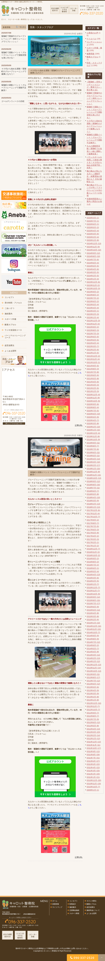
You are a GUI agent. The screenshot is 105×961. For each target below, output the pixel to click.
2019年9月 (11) (93, 443)
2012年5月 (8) (93, 726)
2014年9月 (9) (93, 636)
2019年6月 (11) (93, 452)
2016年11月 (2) (93, 552)
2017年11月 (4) (93, 513)
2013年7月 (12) (93, 681)
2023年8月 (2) (93, 295)
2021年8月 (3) (93, 369)
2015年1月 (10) (93, 623)
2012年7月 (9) (93, 719)
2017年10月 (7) (93, 517)
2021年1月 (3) (93, 391)
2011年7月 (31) (93, 758)
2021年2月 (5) (93, 388)
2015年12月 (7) (93, 587)
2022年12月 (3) (93, 321)
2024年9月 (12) (93, 253)
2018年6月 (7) (93, 491)
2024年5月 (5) (93, 266)
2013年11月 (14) (94, 668)
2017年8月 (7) (93, 523)
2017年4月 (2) (93, 536)
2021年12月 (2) (93, 356)
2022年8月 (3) (93, 330)
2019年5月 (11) (93, 456)
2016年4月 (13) (93, 574)
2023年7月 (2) (93, 298)
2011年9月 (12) (93, 751)
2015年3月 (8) (93, 616)
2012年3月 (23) (93, 732)
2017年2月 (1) (93, 542)
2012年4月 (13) (93, 729)
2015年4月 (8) (93, 613)
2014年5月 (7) (93, 648)
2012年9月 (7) (93, 713)
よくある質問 (10, 351)
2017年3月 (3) (93, 539)
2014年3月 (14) (93, 655)
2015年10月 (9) (93, 594)
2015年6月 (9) (93, 607)
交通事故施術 (74, 910)
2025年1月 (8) (93, 240)
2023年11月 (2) (93, 285)
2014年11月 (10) (94, 629)
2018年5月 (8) (93, 494)
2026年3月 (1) (93, 218)
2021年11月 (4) (93, 359)
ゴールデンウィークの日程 (12, 101)
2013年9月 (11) (93, 674)
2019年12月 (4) (93, 433)
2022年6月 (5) (93, 337)
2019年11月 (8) (93, 436)
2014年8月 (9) (93, 639)
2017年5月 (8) (93, 533)
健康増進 (90, 54)
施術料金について (93, 910)
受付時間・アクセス (13, 303)
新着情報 (55, 904)
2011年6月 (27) (93, 761)
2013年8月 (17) (93, 677)
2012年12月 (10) (94, 703)
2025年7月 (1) (93, 221)
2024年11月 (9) (93, 247)
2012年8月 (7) (93, 716)
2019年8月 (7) (93, 446)
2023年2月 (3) (93, 314)
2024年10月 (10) (94, 250)
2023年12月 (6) (93, 282)
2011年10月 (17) (94, 748)
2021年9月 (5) (93, 366)
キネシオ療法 (91, 901)
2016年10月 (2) (93, 555)
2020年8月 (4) (93, 407)
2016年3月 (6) (93, 578)
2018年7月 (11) (93, 488)
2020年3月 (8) (93, 423)
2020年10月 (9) (93, 401)
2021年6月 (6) (93, 375)
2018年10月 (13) (94, 478)
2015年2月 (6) (93, 619)
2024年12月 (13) (94, 243)
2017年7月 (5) (93, 526)
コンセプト (9, 297)
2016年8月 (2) (93, 562)
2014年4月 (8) (93, 652)
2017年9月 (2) (93, 520)
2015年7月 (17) (93, 603)
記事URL (79, 425)
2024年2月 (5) (93, 276)
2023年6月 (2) (93, 301)
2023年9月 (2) (93, 292)
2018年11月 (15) (94, 475)
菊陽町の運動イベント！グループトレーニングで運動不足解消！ (13, 87)
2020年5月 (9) (93, 417)
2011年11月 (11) (93, 745)
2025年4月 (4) (93, 231)
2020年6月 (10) (93, 414)
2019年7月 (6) (93, 449)
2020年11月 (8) (93, 398)
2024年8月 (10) (93, 256)
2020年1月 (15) (93, 430)
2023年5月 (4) (93, 304)
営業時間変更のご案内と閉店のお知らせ (94, 201)
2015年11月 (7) (93, 591)
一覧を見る (22, 27)
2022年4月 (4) (93, 343)
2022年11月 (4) (93, 324)
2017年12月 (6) (93, 510)
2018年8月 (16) (93, 485)
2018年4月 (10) (93, 497)
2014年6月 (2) (93, 645)
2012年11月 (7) (93, 706)
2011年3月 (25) (93, 771)
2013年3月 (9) (93, 693)
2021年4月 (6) (93, 382)
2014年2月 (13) (93, 658)
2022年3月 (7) (93, 346)
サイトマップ (57, 907)
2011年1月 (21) (93, 777)
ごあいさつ (9, 308)
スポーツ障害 (74, 913)
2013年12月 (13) (94, 665)
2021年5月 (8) (93, 378)
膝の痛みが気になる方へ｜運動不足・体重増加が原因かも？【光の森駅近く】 (94, 176)
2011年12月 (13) (94, 742)
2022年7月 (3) (93, 333)
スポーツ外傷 (10, 319)
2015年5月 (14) (93, 610)
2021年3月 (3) (93, 385)
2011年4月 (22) (93, 767)
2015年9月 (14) (93, 597)
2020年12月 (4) (93, 395)
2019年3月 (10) (93, 462)
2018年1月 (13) (93, 507)
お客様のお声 (92, 33)
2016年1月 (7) (93, 584)
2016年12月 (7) (93, 549)
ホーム (54, 901)
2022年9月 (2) (93, 327)
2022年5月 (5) (93, 340)
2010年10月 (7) (93, 787)
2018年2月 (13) (93, 504)
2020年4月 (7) (93, 420)
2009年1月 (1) (93, 790)
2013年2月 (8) (93, 697)
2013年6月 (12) (93, 684)
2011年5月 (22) (93, 764)
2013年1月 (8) (93, 700)
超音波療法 (9, 345)
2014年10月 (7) (93, 632)
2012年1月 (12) (93, 738)
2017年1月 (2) (93, 546)
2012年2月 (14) (93, 735)
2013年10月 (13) (94, 671)
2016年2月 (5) (93, 581)
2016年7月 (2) (93, 565)
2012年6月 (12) (93, 722)
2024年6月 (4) (93, 263)
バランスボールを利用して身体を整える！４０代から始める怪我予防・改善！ (94, 162)
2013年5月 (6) (93, 687)
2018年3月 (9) (93, 501)
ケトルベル (91, 39)
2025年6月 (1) (93, 224)
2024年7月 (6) (93, 259)
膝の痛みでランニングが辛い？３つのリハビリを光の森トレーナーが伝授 (94, 190)
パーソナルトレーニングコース (15, 336)
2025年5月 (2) (93, 227)
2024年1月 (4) (93, 279)
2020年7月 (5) (93, 411)
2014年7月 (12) (93, 642)
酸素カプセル (92, 57)
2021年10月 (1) (93, 362)
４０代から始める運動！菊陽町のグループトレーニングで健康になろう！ (94, 126)
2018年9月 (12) (93, 481)
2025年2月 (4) (93, 237)
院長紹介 (72, 904)
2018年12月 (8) (93, 472)
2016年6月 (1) (93, 568)
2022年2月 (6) (93, 350)
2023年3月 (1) (93, 311)
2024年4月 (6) (93, 269)
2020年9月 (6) (93, 404)
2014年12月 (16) (94, 626)
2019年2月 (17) (93, 465)
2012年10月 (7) (93, 710)
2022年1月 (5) (93, 353)
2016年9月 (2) (93, 558)
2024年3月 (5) (93, 272)
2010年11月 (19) (94, 784)
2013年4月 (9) (93, 690)
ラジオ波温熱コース (13, 330)
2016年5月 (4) (93, 571)
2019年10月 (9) (93, 439)
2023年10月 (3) (93, 288)
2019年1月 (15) (93, 468)
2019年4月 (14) (93, 459)
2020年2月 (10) (93, 427)
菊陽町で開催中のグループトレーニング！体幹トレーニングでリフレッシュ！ (94, 98)
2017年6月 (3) (93, 530)
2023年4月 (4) (93, 308)
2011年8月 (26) (93, 754)
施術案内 (8, 314)
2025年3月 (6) (93, 234)
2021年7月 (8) (93, 372)
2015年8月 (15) (93, 600)
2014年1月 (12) (93, 661)
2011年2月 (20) (93, 774)
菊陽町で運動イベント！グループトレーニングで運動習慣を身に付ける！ (94, 112)
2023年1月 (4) (93, 317)
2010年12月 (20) (94, 780)
